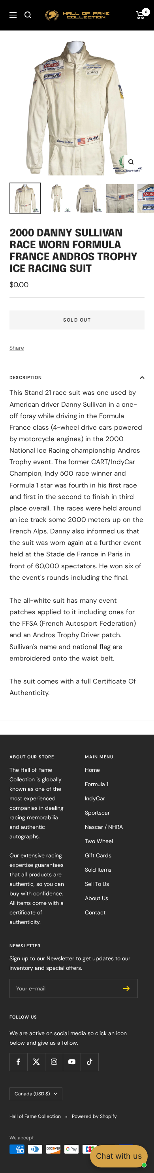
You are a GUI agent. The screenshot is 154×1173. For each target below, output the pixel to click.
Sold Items (98, 869)
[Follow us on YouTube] (72, 1062)
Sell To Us (97, 883)
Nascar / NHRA (104, 826)
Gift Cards (98, 855)
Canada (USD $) (32, 1094)
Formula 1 (96, 784)
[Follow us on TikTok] (89, 1062)
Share (16, 347)
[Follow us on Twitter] (36, 1062)
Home (92, 769)
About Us (96, 898)
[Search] (28, 15)
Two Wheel (99, 841)
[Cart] (140, 15)
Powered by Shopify (94, 1116)
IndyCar (95, 798)
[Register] (126, 988)
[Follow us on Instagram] (54, 1062)
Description (25, 377)
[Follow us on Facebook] (18, 1062)
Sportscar (97, 812)
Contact (95, 912)
